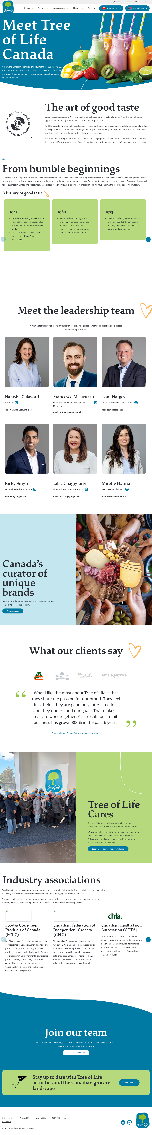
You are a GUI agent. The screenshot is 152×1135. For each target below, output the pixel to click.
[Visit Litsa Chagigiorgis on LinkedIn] (86, 489)
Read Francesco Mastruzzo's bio (68, 412)
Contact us (127, 2)
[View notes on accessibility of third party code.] (3, 160)
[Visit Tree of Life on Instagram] (123, 1122)
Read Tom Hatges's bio (112, 410)
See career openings (76, 1052)
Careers (91, 8)
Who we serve (13, 611)
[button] (31, 137)
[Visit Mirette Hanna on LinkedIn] (127, 489)
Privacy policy (8, 1118)
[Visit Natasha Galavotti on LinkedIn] (16, 402)
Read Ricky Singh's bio (15, 496)
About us (78, 8)
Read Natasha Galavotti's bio (18, 410)
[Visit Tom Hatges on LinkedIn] (136, 402)
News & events (60, 8)
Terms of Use (25, 1118)
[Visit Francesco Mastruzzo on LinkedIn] (95, 402)
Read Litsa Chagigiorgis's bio (66, 496)
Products (43, 8)
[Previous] (3, 239)
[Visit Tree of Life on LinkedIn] (129, 1122)
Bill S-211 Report (59, 1118)
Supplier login (115, 2)
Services (28, 8)
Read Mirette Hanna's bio (114, 496)
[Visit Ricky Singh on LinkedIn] (34, 489)
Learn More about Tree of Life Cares (108, 849)
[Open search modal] (146, 2)
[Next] (148, 239)
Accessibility (41, 1118)
